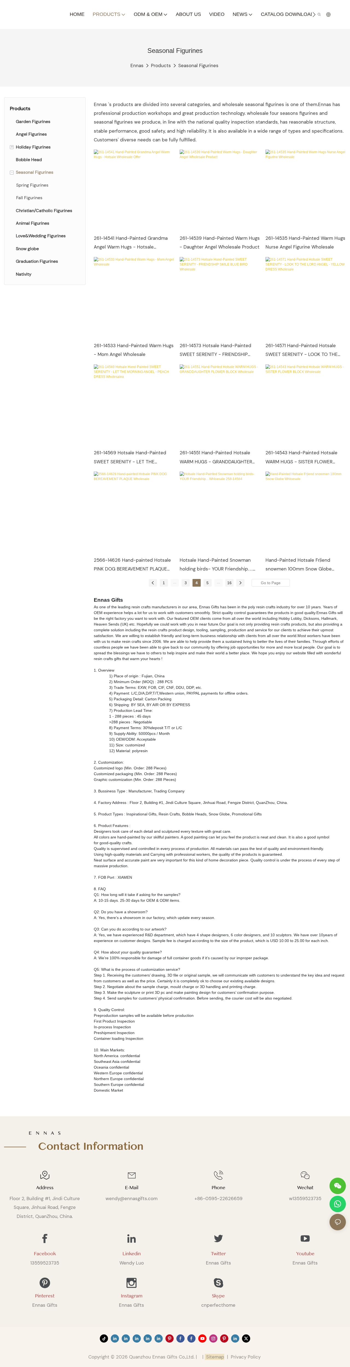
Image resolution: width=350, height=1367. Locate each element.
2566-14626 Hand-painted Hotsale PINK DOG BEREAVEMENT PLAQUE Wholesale (132, 565)
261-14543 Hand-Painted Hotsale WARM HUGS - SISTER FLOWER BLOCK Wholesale (301, 458)
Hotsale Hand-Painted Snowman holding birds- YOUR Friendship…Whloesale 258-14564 (216, 565)
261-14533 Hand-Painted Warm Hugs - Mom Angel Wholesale (134, 350)
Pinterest (44, 1296)
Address (45, 1188)
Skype (218, 1296)
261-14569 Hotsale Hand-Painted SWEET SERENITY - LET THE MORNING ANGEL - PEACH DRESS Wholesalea (130, 458)
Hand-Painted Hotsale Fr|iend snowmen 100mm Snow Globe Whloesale (299, 565)
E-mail (131, 1188)
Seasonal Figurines (198, 65)
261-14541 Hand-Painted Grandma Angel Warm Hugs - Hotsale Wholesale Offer (131, 243)
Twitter (218, 1254)
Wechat (305, 1188)
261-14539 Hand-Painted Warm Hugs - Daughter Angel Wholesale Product (220, 242)
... (174, 582)
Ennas (137, 65)
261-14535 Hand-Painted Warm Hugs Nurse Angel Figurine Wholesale (305, 242)
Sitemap (214, 1357)
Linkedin (131, 1254)
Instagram (131, 1296)
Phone (218, 1188)
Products (161, 65)
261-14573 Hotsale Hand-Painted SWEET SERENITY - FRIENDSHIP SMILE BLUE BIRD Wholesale (215, 351)
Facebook (45, 1254)
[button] (314, 14)
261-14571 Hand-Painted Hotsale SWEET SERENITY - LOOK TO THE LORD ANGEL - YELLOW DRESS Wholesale (302, 351)
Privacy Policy (246, 1357)
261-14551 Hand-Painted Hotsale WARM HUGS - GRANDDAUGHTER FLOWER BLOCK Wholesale (216, 458)
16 (229, 583)
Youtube (305, 1254)
